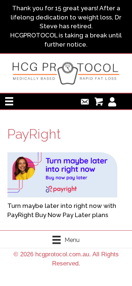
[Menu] (9, 101)
